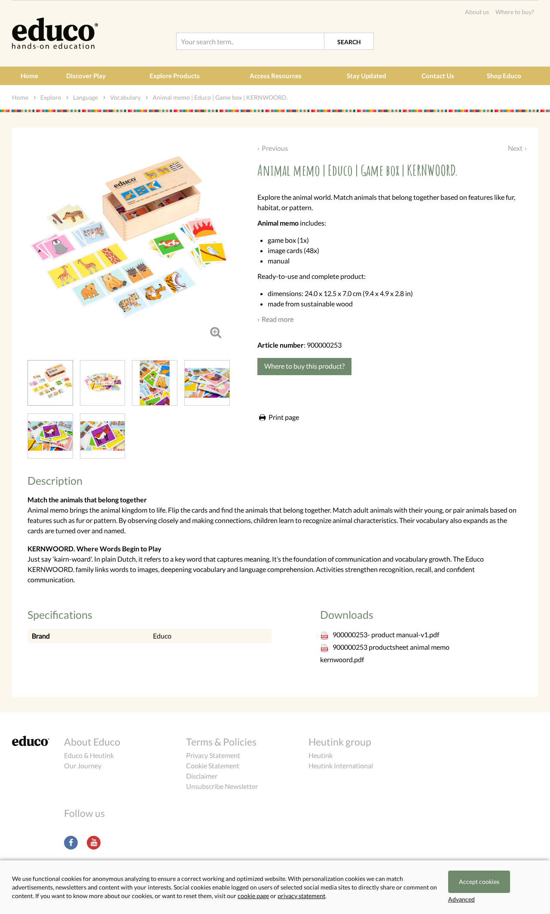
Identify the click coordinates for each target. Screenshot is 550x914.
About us (477, 11)
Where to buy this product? (304, 366)
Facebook (71, 843)
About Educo (92, 742)
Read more (277, 319)
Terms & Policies (221, 742)
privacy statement (301, 895)
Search (349, 42)
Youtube (94, 843)
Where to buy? (514, 11)
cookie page (253, 895)
